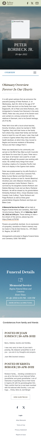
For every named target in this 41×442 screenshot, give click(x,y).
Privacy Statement (21, 430)
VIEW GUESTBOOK (20, 397)
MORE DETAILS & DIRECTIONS (20, 303)
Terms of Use (21, 425)
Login (20, 415)
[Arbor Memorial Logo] (7, 3)
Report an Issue (21, 434)
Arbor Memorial (21, 420)
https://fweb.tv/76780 (10, 219)
